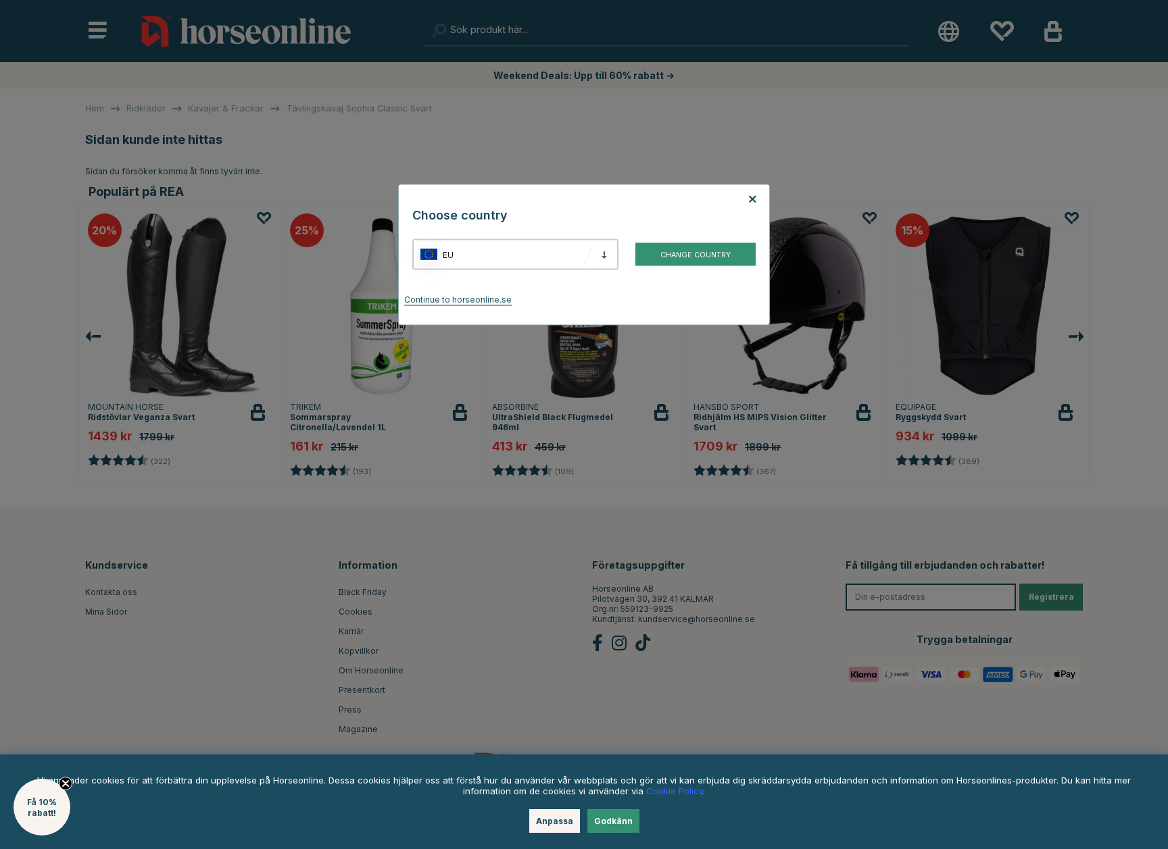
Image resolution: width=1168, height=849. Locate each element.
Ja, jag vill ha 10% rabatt (753, 468)
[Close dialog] (910, 268)
